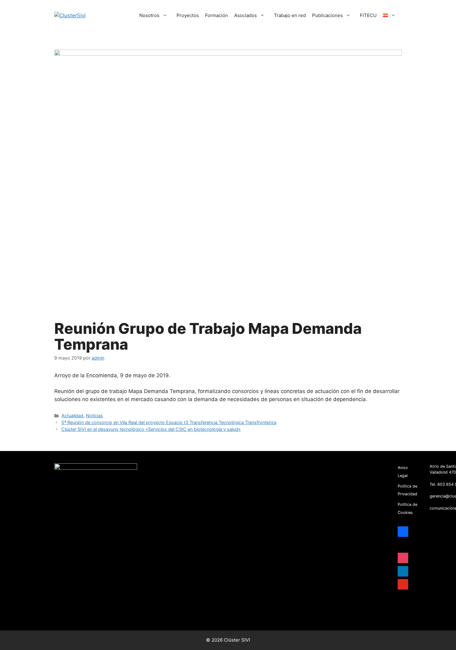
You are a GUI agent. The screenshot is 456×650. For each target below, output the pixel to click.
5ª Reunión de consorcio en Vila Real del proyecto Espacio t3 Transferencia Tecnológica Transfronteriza (168, 422)
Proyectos (188, 15)
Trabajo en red (290, 15)
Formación (216, 15)
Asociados (245, 15)
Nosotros (149, 15)
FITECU (368, 15)
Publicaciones (327, 15)
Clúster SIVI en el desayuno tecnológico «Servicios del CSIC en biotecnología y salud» (151, 429)
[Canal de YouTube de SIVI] (401, 614)
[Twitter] (401, 604)
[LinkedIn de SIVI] (411, 604)
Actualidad (72, 415)
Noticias (94, 415)
